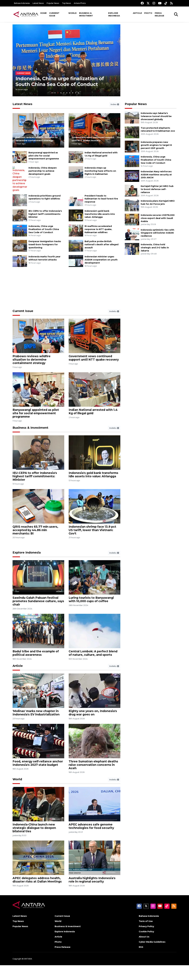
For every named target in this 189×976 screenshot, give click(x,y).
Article (137, 13)
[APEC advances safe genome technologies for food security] (94, 804)
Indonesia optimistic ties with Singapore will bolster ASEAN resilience (157, 233)
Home (43, 13)
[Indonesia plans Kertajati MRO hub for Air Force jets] (132, 205)
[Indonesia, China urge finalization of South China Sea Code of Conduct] (20, 230)
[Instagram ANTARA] (154, 3)
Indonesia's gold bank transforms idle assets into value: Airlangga (100, 214)
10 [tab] (78, 92)
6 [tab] (66, 92)
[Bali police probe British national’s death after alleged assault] (76, 245)
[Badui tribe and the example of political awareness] (38, 630)
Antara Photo (80, 3)
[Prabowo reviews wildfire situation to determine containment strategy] (38, 130)
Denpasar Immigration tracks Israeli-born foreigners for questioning (44, 244)
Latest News (38, 3)
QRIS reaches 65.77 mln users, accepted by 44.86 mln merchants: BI (35, 530)
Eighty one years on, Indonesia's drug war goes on (93, 712)
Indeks (113, 311)
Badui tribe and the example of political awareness (36, 653)
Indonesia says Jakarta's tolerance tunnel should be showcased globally (156, 116)
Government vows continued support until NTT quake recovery (94, 357)
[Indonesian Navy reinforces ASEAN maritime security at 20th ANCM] (132, 175)
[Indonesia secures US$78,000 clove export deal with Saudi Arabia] (132, 219)
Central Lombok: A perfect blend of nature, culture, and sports (93, 653)
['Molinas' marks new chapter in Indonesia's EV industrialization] (38, 690)
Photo (148, 13)
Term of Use (146, 921)
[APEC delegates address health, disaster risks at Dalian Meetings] (38, 857)
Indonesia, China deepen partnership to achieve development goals (42, 170)
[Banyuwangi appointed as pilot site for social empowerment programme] (20, 156)
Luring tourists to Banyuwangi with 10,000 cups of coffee (91, 599)
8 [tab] (72, 92)
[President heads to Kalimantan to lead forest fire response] (76, 200)
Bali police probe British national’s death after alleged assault (101, 244)
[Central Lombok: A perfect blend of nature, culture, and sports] (94, 630)
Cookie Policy (146, 931)
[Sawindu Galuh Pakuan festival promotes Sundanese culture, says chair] (38, 577)
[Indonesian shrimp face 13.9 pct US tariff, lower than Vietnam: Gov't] (94, 506)
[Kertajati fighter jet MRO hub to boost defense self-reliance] (132, 190)
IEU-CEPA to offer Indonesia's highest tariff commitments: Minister (45, 214)
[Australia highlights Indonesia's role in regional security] (94, 857)
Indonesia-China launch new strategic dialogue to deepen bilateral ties (34, 828)
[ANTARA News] (26, 14)
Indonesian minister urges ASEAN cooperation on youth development (101, 259)
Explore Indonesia (114, 14)
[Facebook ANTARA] (142, 3)
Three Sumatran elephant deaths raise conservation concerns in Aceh (93, 765)
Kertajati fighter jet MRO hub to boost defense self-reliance (157, 189)
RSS (141, 947)
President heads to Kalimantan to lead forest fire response (101, 198)
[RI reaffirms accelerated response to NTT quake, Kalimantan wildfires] (76, 230)
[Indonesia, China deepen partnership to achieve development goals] (20, 179)
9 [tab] (75, 92)
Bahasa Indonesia (22, 3)
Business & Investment (86, 14)
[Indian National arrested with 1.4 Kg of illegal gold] (76, 156)
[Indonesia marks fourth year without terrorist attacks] (20, 261)
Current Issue (54, 14)
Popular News (53, 3)
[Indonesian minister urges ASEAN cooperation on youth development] (76, 261)
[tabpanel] (66, 60)
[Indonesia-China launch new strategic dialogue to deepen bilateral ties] (38, 804)
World (72, 13)
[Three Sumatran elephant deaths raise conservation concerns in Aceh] (94, 740)
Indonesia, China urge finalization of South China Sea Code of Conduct (60, 81)
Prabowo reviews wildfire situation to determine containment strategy (31, 359)
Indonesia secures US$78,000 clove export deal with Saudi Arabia (158, 218)
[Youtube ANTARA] (160, 3)
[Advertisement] (150, 45)
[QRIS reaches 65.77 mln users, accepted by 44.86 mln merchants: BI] (38, 506)
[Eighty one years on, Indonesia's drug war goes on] (94, 690)
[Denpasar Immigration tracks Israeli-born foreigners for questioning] (20, 245)
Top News (66, 3)
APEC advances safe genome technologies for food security (91, 826)
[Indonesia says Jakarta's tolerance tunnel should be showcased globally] (132, 117)
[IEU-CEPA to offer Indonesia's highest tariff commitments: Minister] (20, 215)
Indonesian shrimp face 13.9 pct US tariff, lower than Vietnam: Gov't (92, 530)
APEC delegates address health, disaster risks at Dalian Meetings (37, 879)
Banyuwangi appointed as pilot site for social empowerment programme (43, 155)
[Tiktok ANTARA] (165, 3)
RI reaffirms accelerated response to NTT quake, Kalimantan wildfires (98, 229)
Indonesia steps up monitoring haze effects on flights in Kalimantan (100, 170)
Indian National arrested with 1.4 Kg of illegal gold (93, 411)
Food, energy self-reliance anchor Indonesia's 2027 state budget (38, 763)
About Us (144, 936)
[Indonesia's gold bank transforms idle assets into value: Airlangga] (76, 215)
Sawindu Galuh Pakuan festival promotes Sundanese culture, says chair (38, 601)
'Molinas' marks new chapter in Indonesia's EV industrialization (36, 712)
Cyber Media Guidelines (152, 942)
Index (114, 104)
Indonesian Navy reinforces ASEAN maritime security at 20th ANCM (156, 174)
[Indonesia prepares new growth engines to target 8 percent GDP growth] (132, 146)
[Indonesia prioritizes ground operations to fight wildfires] (20, 200)
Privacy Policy (146, 926)
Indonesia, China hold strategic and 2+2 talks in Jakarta (155, 247)
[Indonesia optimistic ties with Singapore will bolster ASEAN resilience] (132, 234)
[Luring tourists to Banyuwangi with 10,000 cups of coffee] (94, 577)
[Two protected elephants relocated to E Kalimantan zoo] (132, 132)
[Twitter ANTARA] (148, 3)
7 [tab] (69, 92)
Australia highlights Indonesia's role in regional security (92, 879)
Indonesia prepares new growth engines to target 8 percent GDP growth (156, 145)
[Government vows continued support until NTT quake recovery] (94, 130)
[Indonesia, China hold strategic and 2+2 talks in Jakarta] (132, 248)
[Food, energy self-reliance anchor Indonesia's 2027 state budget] (38, 740)
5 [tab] (63, 92)
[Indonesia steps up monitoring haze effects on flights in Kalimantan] (76, 172)
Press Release (159, 14)
